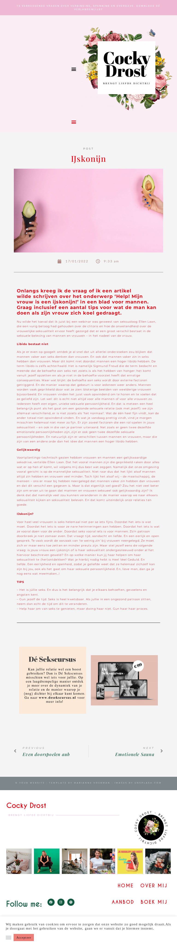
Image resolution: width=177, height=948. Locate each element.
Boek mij (154, 902)
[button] (74, 69)
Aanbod (123, 902)
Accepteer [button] (23, 937)
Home (126, 886)
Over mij (154, 886)
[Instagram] (61, 902)
